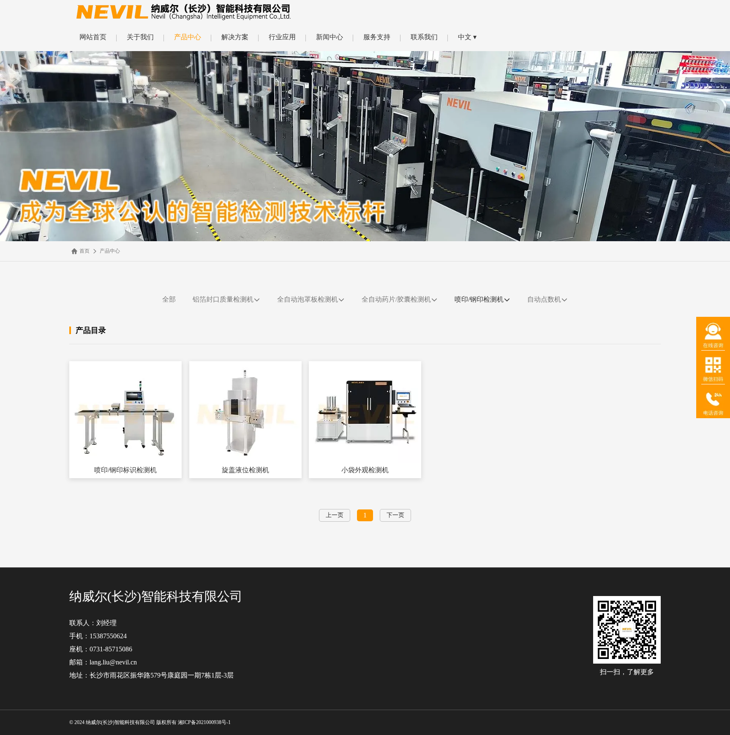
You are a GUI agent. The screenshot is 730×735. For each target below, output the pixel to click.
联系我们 (424, 37)
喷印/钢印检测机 (479, 299)
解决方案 (234, 37)
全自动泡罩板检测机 (307, 299)
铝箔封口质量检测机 (223, 299)
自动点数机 (544, 299)
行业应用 (282, 37)
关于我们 (140, 37)
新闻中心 (329, 37)
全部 (169, 299)
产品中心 (187, 37)
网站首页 (92, 37)
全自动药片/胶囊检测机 (396, 299)
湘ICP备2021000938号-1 (205, 722)
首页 (84, 251)
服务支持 (376, 37)
